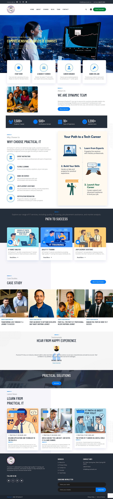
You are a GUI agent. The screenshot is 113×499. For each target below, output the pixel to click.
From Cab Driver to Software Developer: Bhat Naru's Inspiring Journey (43, 323)
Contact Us (62, 467)
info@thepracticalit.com (85, 2)
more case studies (98, 282)
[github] (23, 2)
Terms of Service (101, 497)
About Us (62, 462)
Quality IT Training (48, 249)
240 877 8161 (87, 467)
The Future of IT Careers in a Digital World (90, 438)
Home (32, 9)
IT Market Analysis (14, 249)
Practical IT (13, 435)
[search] (86, 9)
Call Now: (99, 2)
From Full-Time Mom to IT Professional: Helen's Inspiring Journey (71, 323)
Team (58, 9)
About (38, 9)
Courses (46, 9)
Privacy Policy (63, 465)
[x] (20, 2)
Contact (66, 9)
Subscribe (101, 490)
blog (52, 9)
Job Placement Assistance (84, 249)
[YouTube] (26, 2)
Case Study (62, 473)
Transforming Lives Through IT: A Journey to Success (12, 323)
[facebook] (17, 2)
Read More (13, 257)
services (56, 383)
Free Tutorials (99, 9)
